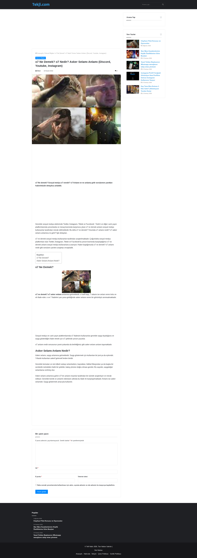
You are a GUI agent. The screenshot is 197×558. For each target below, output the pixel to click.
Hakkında (87, 554)
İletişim (94, 554)
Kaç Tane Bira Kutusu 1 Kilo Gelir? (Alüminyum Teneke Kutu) (150, 88)
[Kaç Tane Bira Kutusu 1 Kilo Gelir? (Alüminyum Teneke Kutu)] (133, 89)
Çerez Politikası (103, 554)
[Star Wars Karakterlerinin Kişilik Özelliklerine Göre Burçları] (133, 54)
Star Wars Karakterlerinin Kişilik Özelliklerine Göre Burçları (150, 53)
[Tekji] (41, 4)
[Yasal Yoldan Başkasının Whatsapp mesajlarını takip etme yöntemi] (133, 65)
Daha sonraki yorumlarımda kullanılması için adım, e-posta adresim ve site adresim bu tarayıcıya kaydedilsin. (76, 485)
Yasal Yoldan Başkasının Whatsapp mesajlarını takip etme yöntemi (150, 64)
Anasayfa (40, 53)
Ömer (39, 71)
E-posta (38, 476)
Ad (36, 468)
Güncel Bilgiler (49, 53)
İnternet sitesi (83, 476)
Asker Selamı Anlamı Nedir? (48, 261)
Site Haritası (98, 550)
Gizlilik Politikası (115, 554)
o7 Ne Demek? (43, 258)
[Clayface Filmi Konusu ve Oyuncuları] (133, 44)
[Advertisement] (76, 28)
